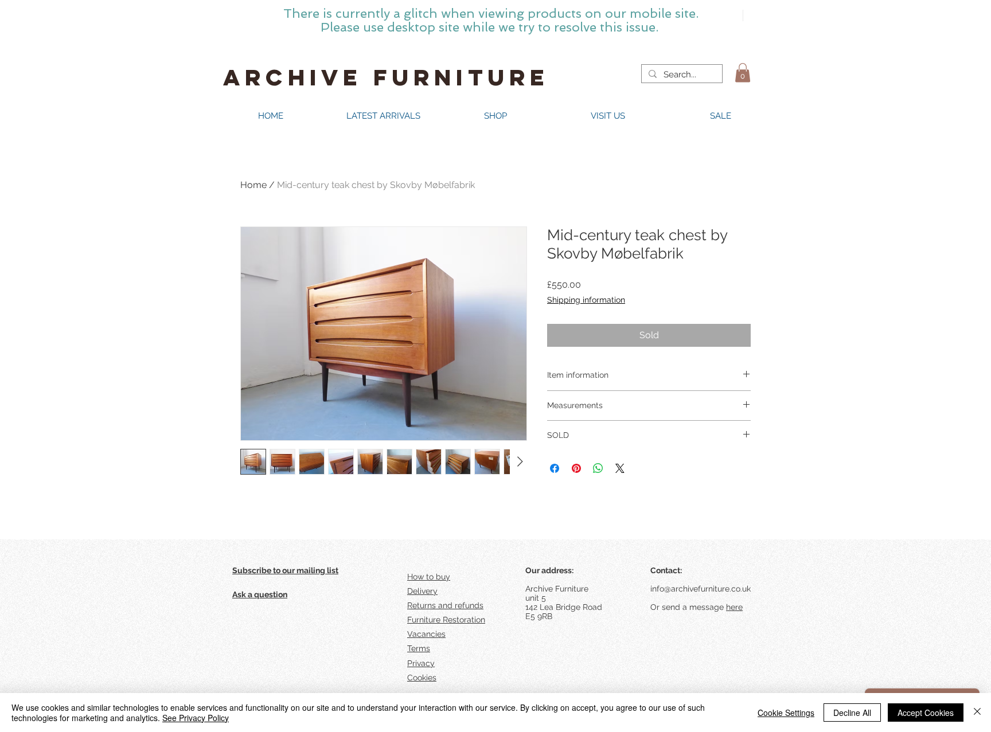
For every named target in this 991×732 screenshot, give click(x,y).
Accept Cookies (926, 712)
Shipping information (586, 299)
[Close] (977, 712)
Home (253, 184)
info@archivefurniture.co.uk (700, 588)
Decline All (852, 712)
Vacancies (426, 634)
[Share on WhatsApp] (598, 468)
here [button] (734, 607)
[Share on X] (620, 468)
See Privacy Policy (195, 717)
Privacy (421, 663)
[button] (743, 72)
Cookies (421, 677)
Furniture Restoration (446, 619)
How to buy (428, 576)
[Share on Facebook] (554, 468)
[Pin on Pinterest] (576, 468)
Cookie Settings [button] (786, 712)
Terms (418, 648)
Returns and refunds (445, 605)
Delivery (422, 591)
